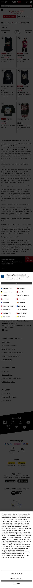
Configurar (16, 583)
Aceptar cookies (16, 574)
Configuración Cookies (7, 555)
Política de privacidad (21, 557)
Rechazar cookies (16, 578)
